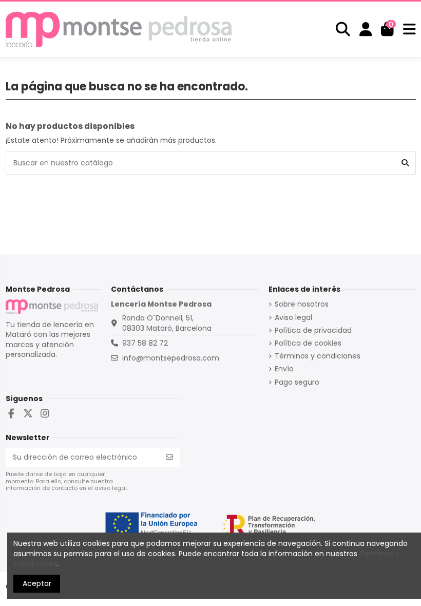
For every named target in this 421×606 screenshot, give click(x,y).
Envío (284, 369)
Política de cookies (308, 343)
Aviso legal (293, 318)
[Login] (366, 29)
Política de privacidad (313, 330)
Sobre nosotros (302, 304)
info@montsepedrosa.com (170, 358)
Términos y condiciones (317, 356)
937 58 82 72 (145, 343)
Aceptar (37, 583)
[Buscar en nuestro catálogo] (405, 163)
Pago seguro (297, 382)
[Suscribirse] (169, 457)
